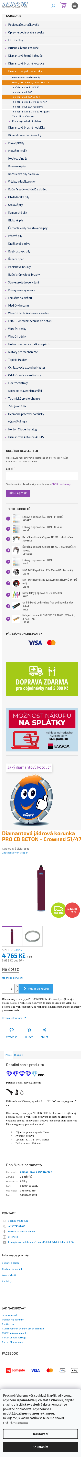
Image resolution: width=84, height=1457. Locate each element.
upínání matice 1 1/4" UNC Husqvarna (32, 111)
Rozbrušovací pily (19, 251)
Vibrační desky (17, 329)
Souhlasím (40, 1447)
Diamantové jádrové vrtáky (25, 71)
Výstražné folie (17, 422)
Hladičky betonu (18, 305)
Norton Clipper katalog (22, 429)
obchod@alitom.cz (18, 1221)
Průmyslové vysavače (21, 290)
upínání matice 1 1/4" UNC (26, 87)
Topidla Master (17, 360)
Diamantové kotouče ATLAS (26, 437)
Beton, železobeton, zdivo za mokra (30, 82)
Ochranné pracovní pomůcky (26, 414)
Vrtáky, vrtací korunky (21, 182)
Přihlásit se (18, 493)
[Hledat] (53, 6)
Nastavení (40, 1434)
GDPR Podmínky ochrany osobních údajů (23, 1328)
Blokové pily (15, 220)
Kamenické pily (17, 213)
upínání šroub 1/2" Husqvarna (28, 107)
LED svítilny (15, 40)
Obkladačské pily (18, 197)
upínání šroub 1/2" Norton (26, 97)
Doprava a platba (10, 1263)
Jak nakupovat (9, 1315)
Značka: (15, 853)
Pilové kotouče (17, 151)
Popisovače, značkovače (23, 25)
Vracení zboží (9, 1275)
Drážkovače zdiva (19, 244)
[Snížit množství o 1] (16, 991)
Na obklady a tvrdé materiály (26, 77)
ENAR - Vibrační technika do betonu (30, 321)
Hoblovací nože (18, 159)
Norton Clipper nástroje (14, 1337)
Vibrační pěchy (17, 337)
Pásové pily (15, 236)
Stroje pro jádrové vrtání (23, 282)
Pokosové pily (17, 166)
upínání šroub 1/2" (22, 92)
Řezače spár (16, 259)
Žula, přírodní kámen (23, 116)
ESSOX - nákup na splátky (15, 1333)
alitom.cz (13, 1237)
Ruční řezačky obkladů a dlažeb (27, 189)
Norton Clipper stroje (12, 1342)
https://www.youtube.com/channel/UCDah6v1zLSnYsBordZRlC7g (41, 1242)
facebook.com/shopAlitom (21, 1231)
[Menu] (75, 6)
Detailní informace (12, 1018)
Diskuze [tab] (18, 1055)
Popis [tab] (8, 1055)
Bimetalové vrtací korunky (24, 135)
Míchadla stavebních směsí (25, 391)
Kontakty (6, 1281)
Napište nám (8, 1324)
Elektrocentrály (18, 383)
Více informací (20, 1423)
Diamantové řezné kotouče (25, 56)
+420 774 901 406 (16, 1226)
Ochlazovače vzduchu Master (26, 368)
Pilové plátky (16, 143)
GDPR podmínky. (61, 484)
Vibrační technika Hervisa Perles (28, 313)
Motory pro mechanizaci (23, 352)
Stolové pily (15, 205)
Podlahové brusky (19, 267)
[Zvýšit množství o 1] (16, 986)
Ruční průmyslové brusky (24, 275)
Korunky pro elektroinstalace (26, 121)
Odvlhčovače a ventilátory (24, 375)
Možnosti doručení (12, 978)
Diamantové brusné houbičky (26, 128)
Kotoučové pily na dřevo (23, 174)
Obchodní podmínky (12, 1269)
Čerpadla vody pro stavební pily (28, 228)
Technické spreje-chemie (24, 399)
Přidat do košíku (38, 988)
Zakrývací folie (17, 406)
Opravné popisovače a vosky (26, 32)
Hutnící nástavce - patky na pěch (29, 344)
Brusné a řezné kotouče (23, 48)
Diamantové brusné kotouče (26, 63)
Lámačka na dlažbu (20, 298)
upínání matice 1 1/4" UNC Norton (30, 102)
